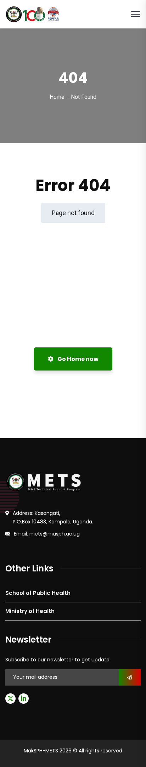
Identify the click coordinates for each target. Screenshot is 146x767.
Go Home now (77, 359)
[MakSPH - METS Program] (33, 13)
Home (57, 97)
